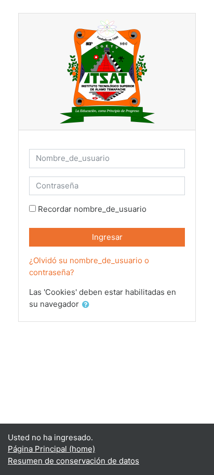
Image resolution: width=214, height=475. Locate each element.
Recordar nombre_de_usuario (92, 209)
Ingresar (107, 237)
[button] (88, 304)
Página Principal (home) (51, 449)
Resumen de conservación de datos (73, 461)
